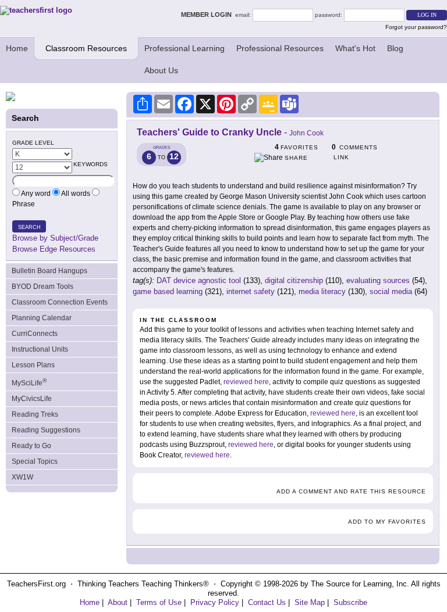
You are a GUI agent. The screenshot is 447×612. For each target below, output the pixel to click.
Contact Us (267, 602)
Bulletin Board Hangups (49, 271)
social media (391, 291)
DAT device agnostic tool (199, 280)
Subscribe (350, 602)
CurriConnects (35, 334)
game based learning (168, 291)
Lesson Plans (33, 365)
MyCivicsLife (32, 399)
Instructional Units (40, 349)
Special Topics (35, 461)
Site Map (310, 602)
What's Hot (355, 48)
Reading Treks (35, 414)
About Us (161, 70)
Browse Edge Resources (53, 249)
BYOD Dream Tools (42, 286)
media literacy (322, 291)
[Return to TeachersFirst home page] (36, 10)
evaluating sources (378, 280)
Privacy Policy (214, 602)
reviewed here (246, 382)
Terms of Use (159, 602)
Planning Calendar (42, 318)
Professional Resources (280, 48)
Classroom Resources (86, 48)
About (117, 602)
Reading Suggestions (46, 430)
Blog (395, 48)
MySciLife (29, 382)
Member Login (208, 14)
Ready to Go (31, 446)
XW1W (22, 477)
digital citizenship (294, 280)
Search (29, 227)
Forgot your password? (416, 27)
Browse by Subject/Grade (55, 238)
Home (17, 48)
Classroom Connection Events (60, 302)
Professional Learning (184, 48)
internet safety (250, 291)
